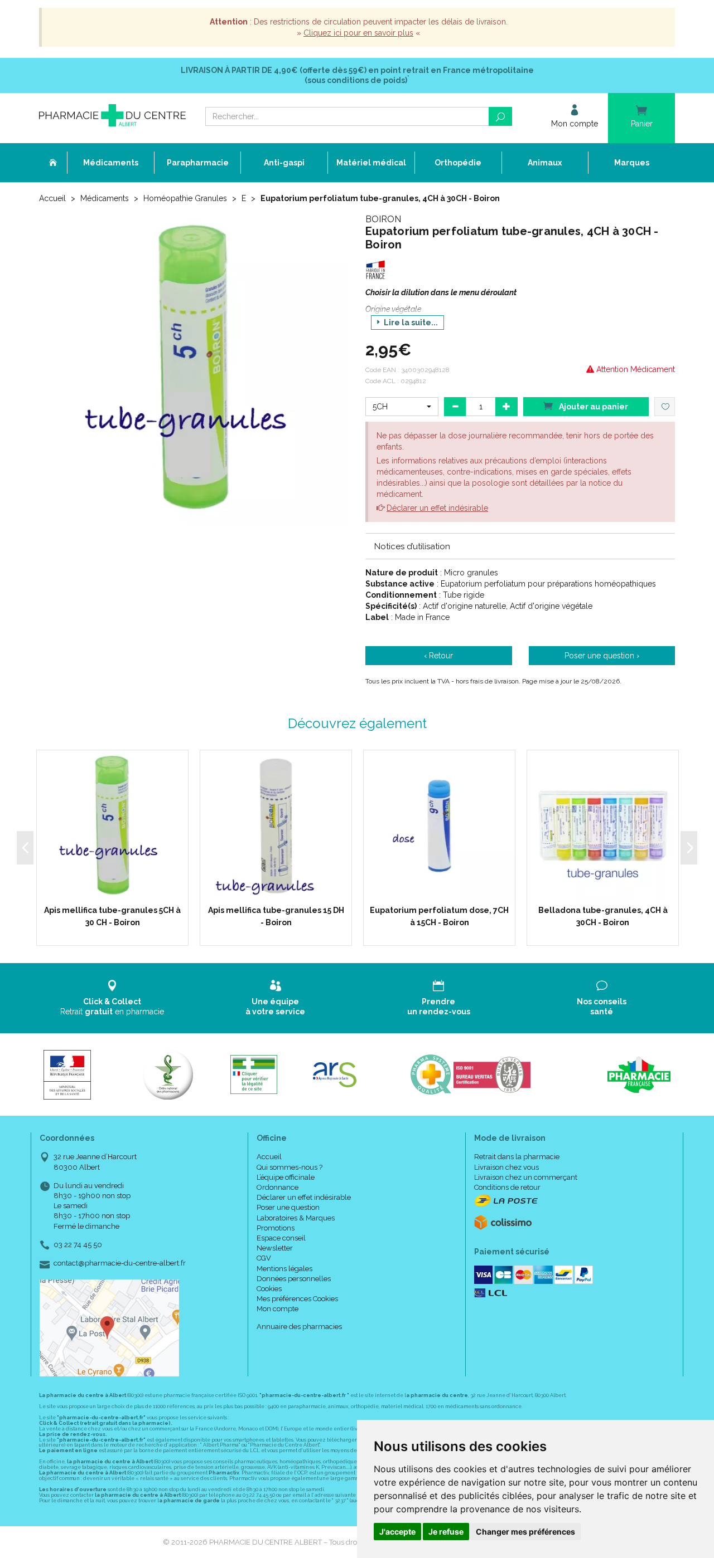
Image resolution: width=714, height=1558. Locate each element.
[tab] (520, 546)
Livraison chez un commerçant (525, 1177)
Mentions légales (284, 1268)
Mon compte (277, 1309)
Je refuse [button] (446, 1531)
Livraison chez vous (506, 1167)
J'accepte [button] (397, 1531)
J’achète (119, 890)
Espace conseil (281, 1238)
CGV (264, 1258)
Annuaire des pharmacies (299, 1326)
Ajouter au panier (592, 406)
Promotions (276, 1228)
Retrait (112, 1006)
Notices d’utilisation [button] (412, 546)
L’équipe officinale (286, 1177)
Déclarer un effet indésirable (437, 508)
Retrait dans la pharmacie (516, 1156)
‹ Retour (438, 655)
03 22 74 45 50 (78, 1244)
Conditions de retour (507, 1187)
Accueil (52, 198)
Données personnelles (294, 1278)
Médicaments (104, 198)
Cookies (269, 1289)
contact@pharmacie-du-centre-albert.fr (120, 1263)
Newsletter (275, 1248)
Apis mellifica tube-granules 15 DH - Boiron (276, 916)
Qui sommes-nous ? (289, 1167)
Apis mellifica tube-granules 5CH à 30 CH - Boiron (112, 916)
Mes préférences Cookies (297, 1299)
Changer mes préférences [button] (525, 1531)
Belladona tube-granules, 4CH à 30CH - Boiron (603, 916)
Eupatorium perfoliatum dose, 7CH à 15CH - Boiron (439, 916)
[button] (401, 406)
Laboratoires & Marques (296, 1218)
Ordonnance (277, 1187)
